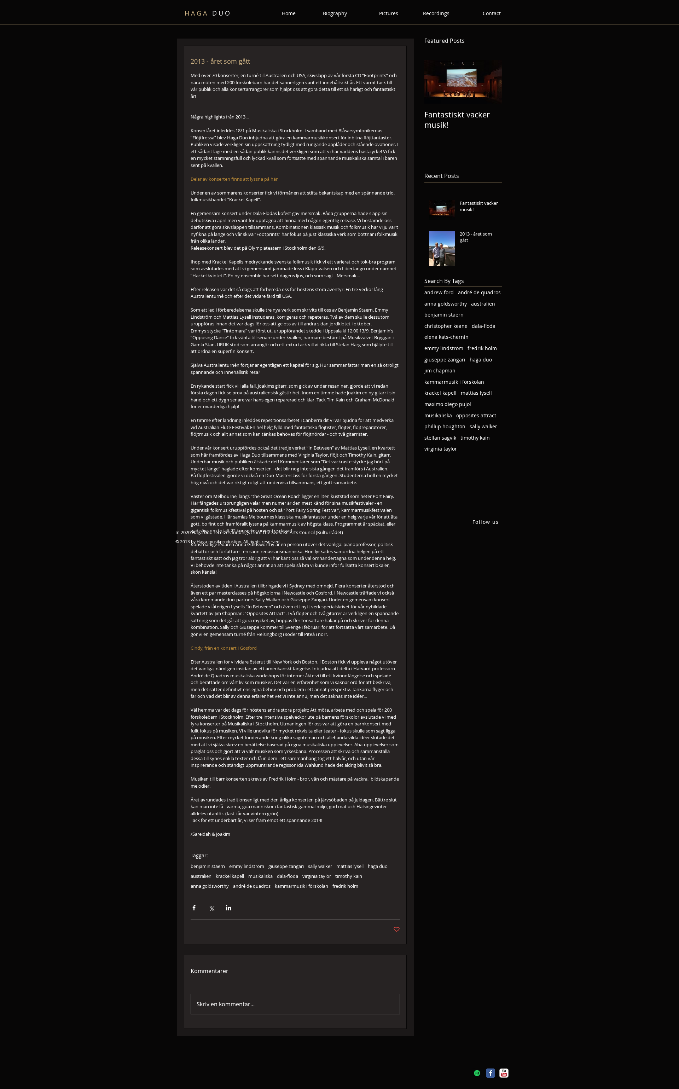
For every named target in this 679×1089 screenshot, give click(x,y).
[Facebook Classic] (490, 1073)
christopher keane (446, 326)
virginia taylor (316, 876)
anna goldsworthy (210, 886)
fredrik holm (345, 886)
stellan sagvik (440, 437)
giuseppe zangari (286, 866)
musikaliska (260, 876)
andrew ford (439, 292)
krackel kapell (230, 876)
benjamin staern (208, 866)
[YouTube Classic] (504, 1073)
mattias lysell (350, 866)
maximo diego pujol (447, 404)
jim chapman (439, 370)
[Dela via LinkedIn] (228, 907)
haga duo (378, 866)
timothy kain (348, 876)
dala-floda (287, 876)
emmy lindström (246, 866)
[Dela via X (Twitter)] (211, 907)
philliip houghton (444, 426)
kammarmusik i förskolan (301, 886)
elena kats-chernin (446, 337)
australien (201, 876)
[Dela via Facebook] (194, 907)
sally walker (320, 866)
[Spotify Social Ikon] (477, 1073)
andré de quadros (252, 886)
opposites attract (476, 415)
